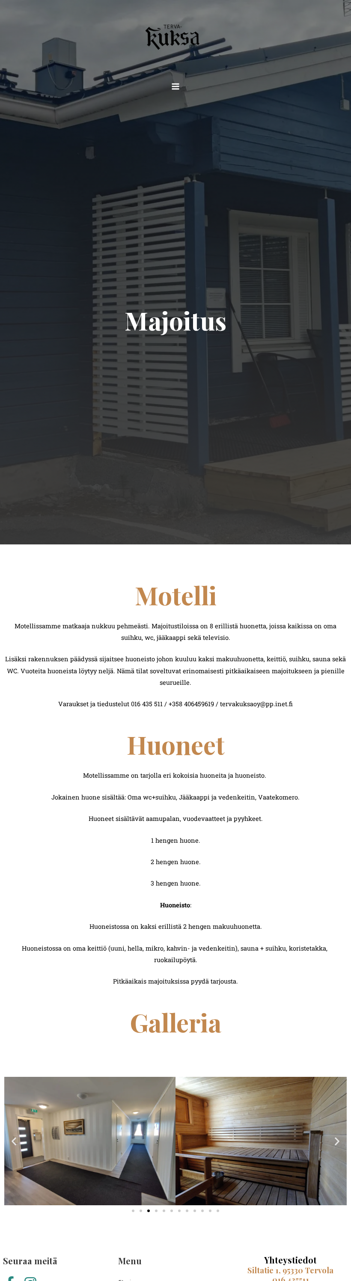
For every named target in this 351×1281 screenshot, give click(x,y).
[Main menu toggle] (175, 86)
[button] (14, 1141)
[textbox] (175, 868)
